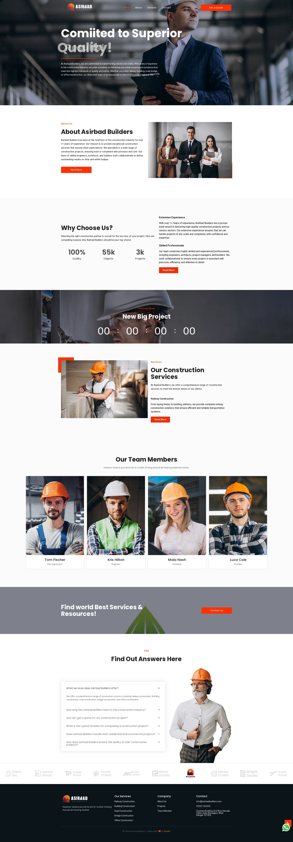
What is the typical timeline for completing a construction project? (107, 726)
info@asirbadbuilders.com (209, 801)
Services (151, 7)
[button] (113, 688)
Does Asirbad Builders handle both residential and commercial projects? (110, 734)
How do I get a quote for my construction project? (97, 718)
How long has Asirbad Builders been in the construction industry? (106, 710)
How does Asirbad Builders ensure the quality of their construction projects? (106, 743)
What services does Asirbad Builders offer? (92, 688)
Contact (166, 7)
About (138, 7)
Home (126, 7)
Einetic (167, 831)
